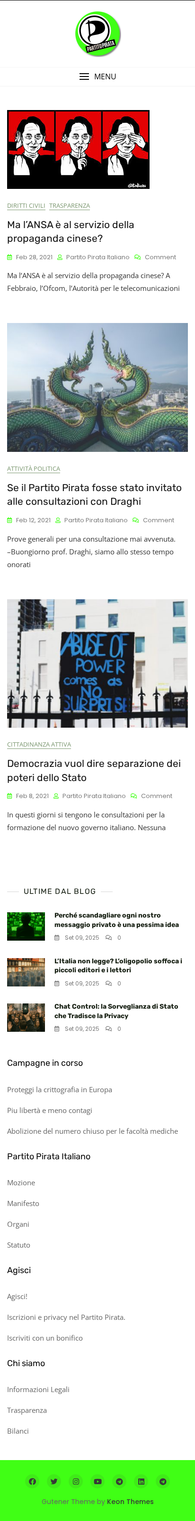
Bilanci (18, 1431)
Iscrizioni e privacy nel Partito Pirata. (66, 1317)
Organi (18, 1224)
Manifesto (23, 1203)
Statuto (18, 1244)
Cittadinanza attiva (39, 744)
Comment (160, 258)
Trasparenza (69, 205)
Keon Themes (130, 1501)
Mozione (21, 1182)
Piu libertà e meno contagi (49, 1110)
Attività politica (33, 468)
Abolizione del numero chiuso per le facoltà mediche (92, 1131)
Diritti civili (26, 205)
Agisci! (17, 1296)
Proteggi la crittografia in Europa (59, 1089)
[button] (97, 76)
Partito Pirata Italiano (98, 257)
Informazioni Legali (38, 1389)
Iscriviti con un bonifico (45, 1338)
